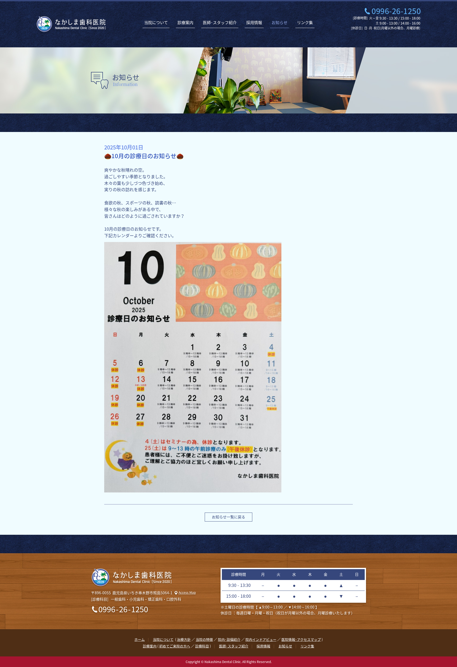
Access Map (187, 592)
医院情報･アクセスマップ (301, 639)
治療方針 (184, 639)
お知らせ (279, 22)
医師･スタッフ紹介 (220, 22)
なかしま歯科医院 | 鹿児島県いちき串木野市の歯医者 (71, 24)
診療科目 (202, 645)
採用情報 (254, 22)
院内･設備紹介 (229, 639)
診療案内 (185, 22)
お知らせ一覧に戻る (228, 516)
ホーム (139, 639)
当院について (156, 22)
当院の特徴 (204, 639)
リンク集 (305, 22)
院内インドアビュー (260, 639)
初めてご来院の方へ (174, 645)
